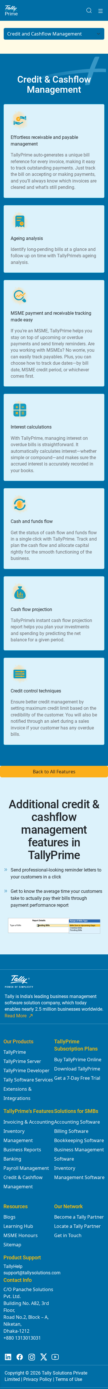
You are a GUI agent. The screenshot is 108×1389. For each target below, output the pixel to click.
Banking (12, 1159)
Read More (15, 1016)
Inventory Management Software (79, 1173)
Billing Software (71, 1131)
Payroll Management (26, 1168)
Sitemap (12, 1244)
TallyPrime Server (22, 1061)
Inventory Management (18, 1136)
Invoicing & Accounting (28, 1122)
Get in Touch (68, 1235)
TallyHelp (12, 1266)
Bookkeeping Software (79, 1140)
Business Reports (22, 1149)
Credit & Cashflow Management (23, 1182)
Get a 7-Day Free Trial (77, 1078)
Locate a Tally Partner (77, 1226)
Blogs (9, 1217)
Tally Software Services (28, 1080)
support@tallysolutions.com (31, 1273)
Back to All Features (54, 771)
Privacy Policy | (39, 1379)
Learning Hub (18, 1226)
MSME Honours (20, 1235)
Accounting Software (77, 1122)
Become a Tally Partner (79, 1217)
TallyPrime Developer (26, 1070)
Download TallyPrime (77, 1069)
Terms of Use (68, 1379)
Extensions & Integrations (17, 1093)
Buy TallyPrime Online (77, 1059)
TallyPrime (14, 1052)
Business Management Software (79, 1154)
